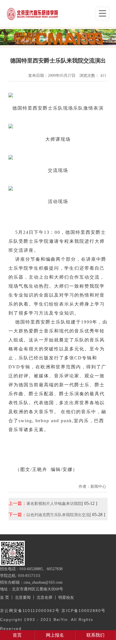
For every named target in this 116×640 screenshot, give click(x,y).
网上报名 (55, 635)
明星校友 (66, 597)
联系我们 (95, 635)
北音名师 (44, 597)
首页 (17, 635)
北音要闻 (23, 597)
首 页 (4, 597)
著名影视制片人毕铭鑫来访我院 (54, 503)
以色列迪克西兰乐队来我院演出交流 (58, 514)
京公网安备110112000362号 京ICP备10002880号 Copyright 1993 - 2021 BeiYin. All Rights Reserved (53, 619)
